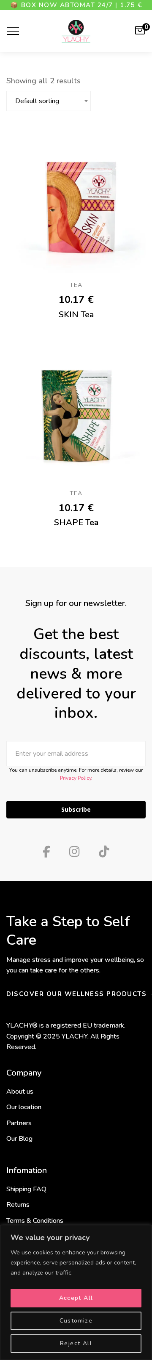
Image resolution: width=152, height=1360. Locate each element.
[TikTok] (104, 852)
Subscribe (76, 809)
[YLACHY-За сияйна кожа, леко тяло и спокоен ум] (76, 31)
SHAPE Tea (76, 522)
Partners (19, 1123)
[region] (76, 1292)
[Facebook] (46, 852)
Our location (23, 1107)
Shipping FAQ (26, 1189)
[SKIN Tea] (76, 203)
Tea (76, 285)
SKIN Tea (76, 314)
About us (19, 1091)
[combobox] (48, 101)
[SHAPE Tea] (76, 412)
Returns (18, 1204)
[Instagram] (74, 852)
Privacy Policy (75, 778)
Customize (76, 1321)
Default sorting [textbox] (37, 101)
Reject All (76, 1343)
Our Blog (19, 1138)
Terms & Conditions (34, 1220)
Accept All (76, 1298)
